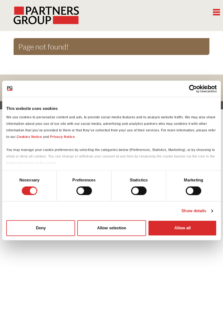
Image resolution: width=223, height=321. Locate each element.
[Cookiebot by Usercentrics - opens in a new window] (193, 89)
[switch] (84, 190)
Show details (193, 210)
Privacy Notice (62, 137)
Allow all (182, 228)
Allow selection (111, 228)
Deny (41, 228)
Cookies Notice (29, 137)
